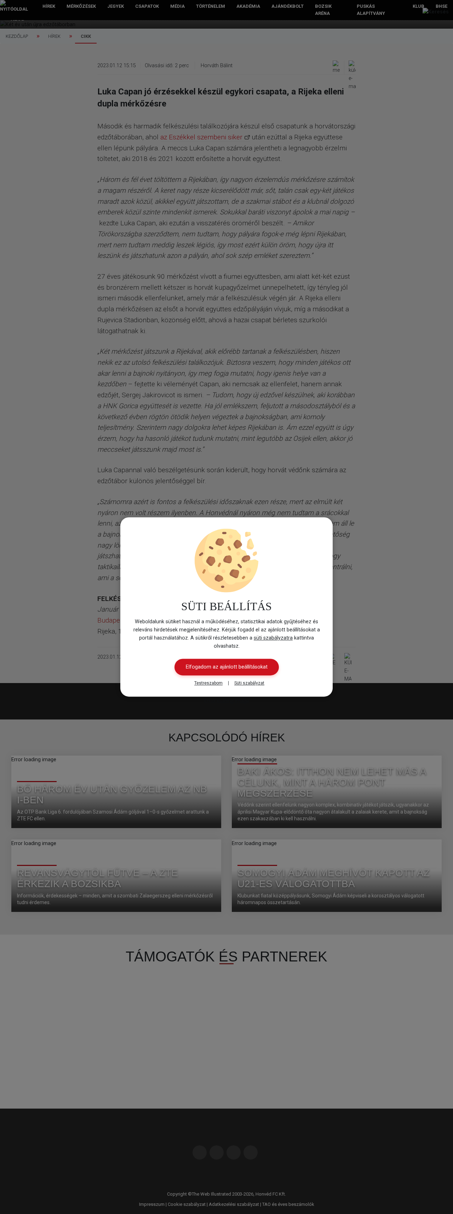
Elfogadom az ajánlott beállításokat (227, 667)
